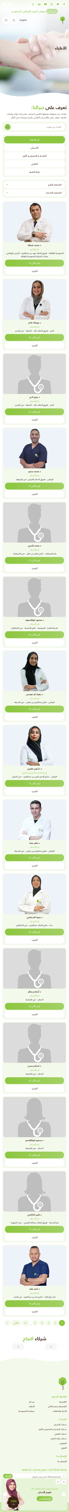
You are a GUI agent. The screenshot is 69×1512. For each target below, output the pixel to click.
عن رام (31, 1401)
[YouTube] (45, 4)
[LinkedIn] (39, 4)
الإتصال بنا (62, 1461)
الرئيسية (63, 1401)
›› (7, 1323)
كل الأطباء (34, 140)
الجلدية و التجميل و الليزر (35, 156)
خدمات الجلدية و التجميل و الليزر (53, 1429)
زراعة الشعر (34, 172)
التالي (16, 1323)
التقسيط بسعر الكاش (57, 1406)
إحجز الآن (35, 263)
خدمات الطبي (61, 1434)
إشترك (8, 1476)
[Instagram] (51, 4)
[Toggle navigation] (6, 20)
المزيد (35, 271)
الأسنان (34, 148)
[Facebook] (64, 4)
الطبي (34, 164)
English (23, 20)
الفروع (64, 1448)
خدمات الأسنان (60, 1424)
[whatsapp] (33, 4)
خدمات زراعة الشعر (59, 1438)
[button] (5, 1494)
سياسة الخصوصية (26, 1411)
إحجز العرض (44, 1498)
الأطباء (31, 1406)
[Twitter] (57, 4)
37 (25, 1323)
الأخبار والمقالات (60, 1411)
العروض (63, 1443)
